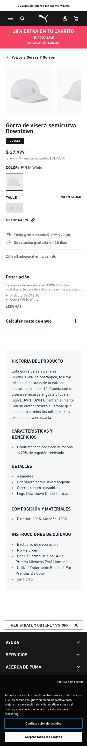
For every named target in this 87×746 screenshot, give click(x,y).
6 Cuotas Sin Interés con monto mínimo (43, 5)
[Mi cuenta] (65, 18)
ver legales (51, 43)
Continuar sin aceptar (70, 681)
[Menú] (10, 18)
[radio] (14, 182)
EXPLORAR (34, 43)
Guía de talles (17, 220)
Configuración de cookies (43, 723)
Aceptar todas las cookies (43, 737)
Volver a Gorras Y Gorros (33, 57)
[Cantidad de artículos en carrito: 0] (76, 18)
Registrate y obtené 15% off (39, 625)
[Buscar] (22, 18)
